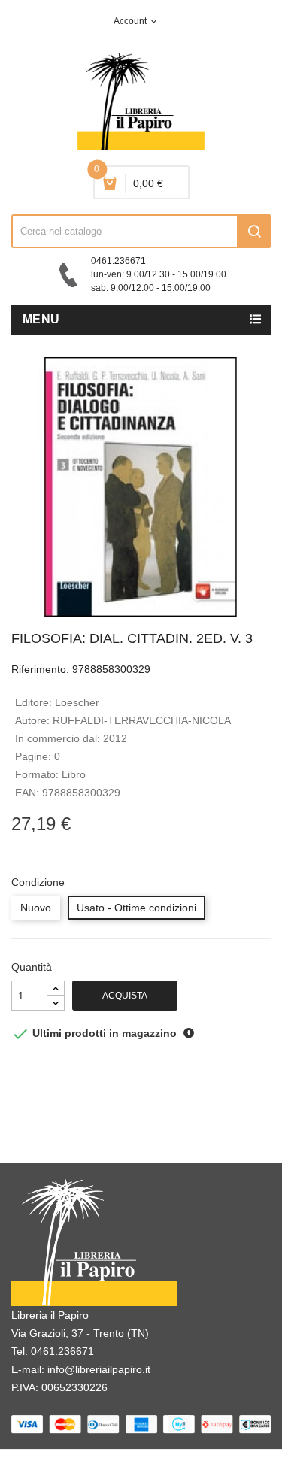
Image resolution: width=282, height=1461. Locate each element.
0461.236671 (62, 1351)
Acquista (124, 995)
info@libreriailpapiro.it (98, 1369)
